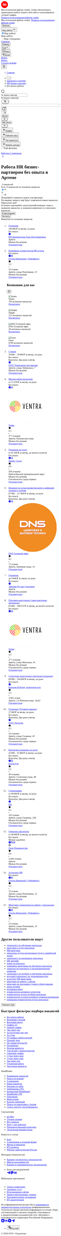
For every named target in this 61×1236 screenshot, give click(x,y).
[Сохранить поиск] (4, 109)
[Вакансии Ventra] (33, 406)
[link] (6, 51)
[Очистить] (5, 101)
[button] (4, 58)
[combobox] (14, 95)
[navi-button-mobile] (4, 66)
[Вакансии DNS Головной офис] (33, 527)
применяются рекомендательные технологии (25, 1205)
